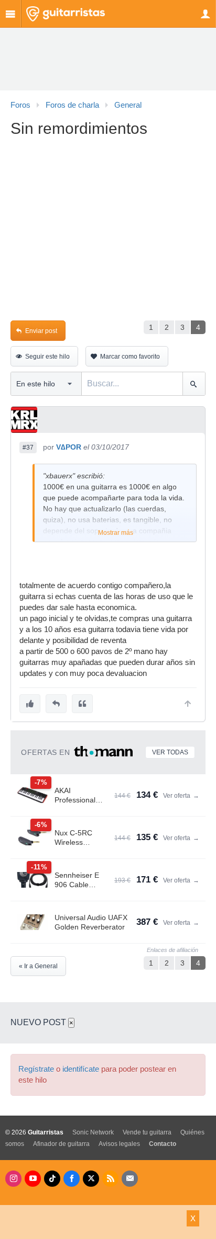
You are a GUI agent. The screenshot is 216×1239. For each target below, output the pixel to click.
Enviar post (41, 331)
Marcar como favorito (130, 356)
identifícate (80, 1069)
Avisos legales (119, 1144)
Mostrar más (115, 532)
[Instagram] (13, 1179)
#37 (28, 447)
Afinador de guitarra (61, 1144)
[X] (91, 1179)
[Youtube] (33, 1179)
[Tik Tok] (52, 1179)
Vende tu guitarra (147, 1132)
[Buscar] (193, 383)
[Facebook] (71, 1179)
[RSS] (110, 1179)
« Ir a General (38, 966)
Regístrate (36, 1069)
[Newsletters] (130, 1179)
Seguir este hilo (47, 356)
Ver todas (170, 752)
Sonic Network (93, 1132)
